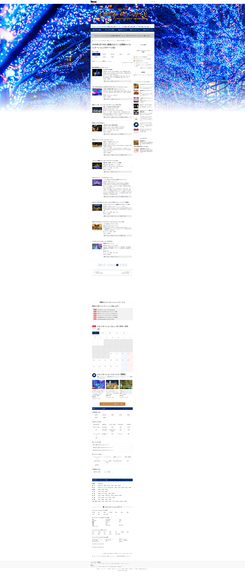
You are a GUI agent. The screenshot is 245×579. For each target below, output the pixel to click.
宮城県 (99, 485)
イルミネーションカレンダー (98, 547)
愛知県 (99, 493)
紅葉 (122, 563)
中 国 (93, 497)
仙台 (102, 485)
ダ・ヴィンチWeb (98, 566)
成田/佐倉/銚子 (96, 424)
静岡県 (113, 493)
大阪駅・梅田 (108, 525)
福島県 (119, 485)
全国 (93, 532)
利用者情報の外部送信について (143, 568)
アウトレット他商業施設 (107, 461)
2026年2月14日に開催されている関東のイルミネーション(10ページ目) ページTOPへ (118, 553)
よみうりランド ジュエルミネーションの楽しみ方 (107, 315)
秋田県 (112, 485)
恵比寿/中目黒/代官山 (112, 430)
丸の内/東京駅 (108, 519)
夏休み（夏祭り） (117, 563)
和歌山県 (116, 495)
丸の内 (105, 487)
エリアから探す (97, 30)
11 (120, 264)
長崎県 (106, 501)
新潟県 (106, 489)
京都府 (103, 495)
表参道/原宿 (104, 429)
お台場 (128, 427)
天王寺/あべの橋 (95, 526)
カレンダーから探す (109, 30)
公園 (127, 461)
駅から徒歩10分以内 (117, 461)
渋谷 (96, 429)
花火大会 (112, 563)
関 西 (93, 495)
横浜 (129, 433)
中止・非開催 (107, 471)
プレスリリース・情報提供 (120, 568)
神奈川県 (112, 54)
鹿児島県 (121, 501)
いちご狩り (99, 563)
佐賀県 (103, 501)
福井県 (106, 491)
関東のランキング (101, 444)
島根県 (113, 497)
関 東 (93, 487)
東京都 (104, 54)
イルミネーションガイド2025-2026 (99, 26)
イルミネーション (126, 563)
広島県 (99, 497)
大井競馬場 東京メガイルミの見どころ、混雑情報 (107, 317)
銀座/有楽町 (120, 424)
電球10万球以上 (97, 461)
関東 (115, 26)
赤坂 (120, 427)
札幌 (102, 483)
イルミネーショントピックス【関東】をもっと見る (112, 404)
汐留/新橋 (129, 424)
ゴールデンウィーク (107, 563)
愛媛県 (103, 499)
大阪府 (99, 495)
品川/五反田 (104, 427)
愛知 (93, 522)
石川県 (99, 491)
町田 (112, 433)
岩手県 (108, 485)
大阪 (136, 26)
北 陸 (93, 491)
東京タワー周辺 (96, 427)
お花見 (103, 563)
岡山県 (103, 497)
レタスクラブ (93, 566)
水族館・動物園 (127, 457)
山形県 (115, 485)
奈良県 (112, 495)
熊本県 (110, 501)
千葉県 (120, 54)
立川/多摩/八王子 (104, 434)
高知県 (110, 499)
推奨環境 (109, 568)
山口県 (106, 497)
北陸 (128, 26)
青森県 (105, 485)
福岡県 (99, 501)
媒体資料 (126, 568)
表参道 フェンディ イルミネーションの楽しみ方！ (107, 313)
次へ (124, 264)
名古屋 (102, 493)
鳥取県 (110, 497)
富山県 (103, 491)
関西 (134, 26)
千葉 (122, 26)
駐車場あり (97, 465)
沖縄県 (125, 501)
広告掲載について (131, 568)
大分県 (113, 501)
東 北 (93, 485)
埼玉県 (128, 54)
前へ (101, 264)
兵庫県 (106, 495)
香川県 (99, 499)
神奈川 (119, 26)
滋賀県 (120, 495)
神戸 (109, 495)
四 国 (93, 499)
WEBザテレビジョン (105, 566)
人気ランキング (123, 30)
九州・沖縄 (146, 26)
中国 (139, 26)
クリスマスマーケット (107, 457)
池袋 (129, 429)
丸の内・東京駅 (112, 424)
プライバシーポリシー (103, 568)
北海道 (108, 26)
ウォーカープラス (93, 563)
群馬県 (96, 57)
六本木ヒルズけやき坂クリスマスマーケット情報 (107, 311)
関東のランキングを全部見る (146, 67)
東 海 (93, 493)
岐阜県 (106, 493)
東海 (131, 26)
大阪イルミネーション (148, 30)
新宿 (120, 429)
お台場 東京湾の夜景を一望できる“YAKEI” (105, 319)
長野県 (103, 489)
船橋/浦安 (104, 424)
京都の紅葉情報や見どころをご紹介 (141, 146)
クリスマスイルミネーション (97, 457)
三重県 (109, 493)
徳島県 (106, 499)
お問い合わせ (113, 568)
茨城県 (112, 57)
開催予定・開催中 (97, 471)
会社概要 (136, 568)
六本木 (112, 427)
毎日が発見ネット (119, 566)
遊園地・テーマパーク (117, 457)
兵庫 (93, 524)
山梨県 (99, 489)
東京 (117, 26)
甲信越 (125, 26)
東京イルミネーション (135, 30)
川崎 (96, 437)
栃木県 (104, 57)
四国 (142, 26)
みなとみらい (120, 433)
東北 (112, 26)
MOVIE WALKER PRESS (112, 566)
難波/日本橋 (121, 525)
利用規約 (98, 568)
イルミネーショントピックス (98, 543)
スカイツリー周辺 (96, 434)
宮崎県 (117, 501)
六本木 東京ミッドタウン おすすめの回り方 (106, 309)
